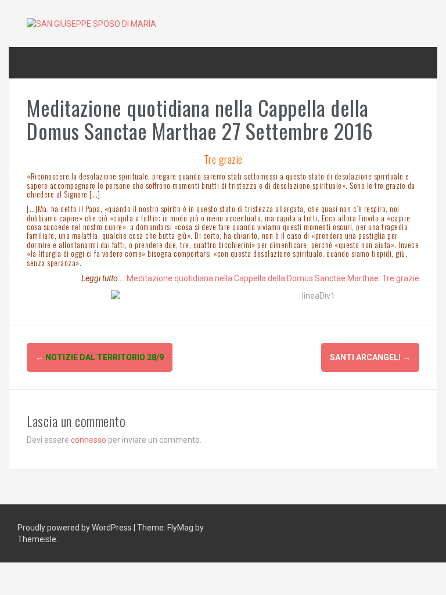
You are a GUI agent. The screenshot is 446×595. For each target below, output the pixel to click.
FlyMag (180, 527)
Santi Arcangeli (370, 357)
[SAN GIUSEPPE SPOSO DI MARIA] (91, 23)
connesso (88, 440)
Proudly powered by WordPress (75, 527)
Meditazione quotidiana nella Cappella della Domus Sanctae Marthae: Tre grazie (273, 278)
